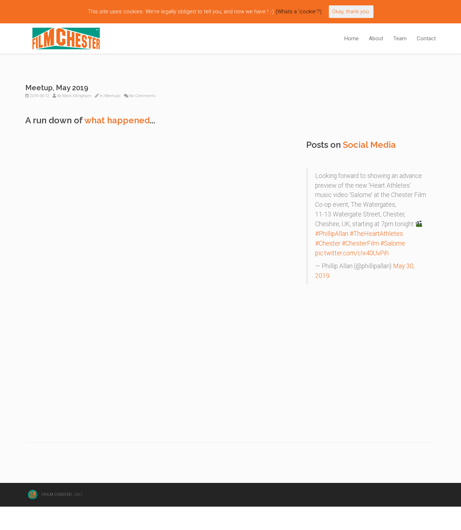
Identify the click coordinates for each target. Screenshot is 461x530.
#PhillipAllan (331, 233)
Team (400, 38)
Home (351, 38)
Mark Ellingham (76, 95)
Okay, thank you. (351, 11)
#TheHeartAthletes (376, 233)
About (376, 38)
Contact (426, 38)
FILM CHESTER (58, 495)
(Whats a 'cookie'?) (299, 11)
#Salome (392, 243)
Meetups (112, 95)
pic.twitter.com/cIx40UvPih (352, 253)
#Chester (327, 243)
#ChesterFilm (360, 243)
